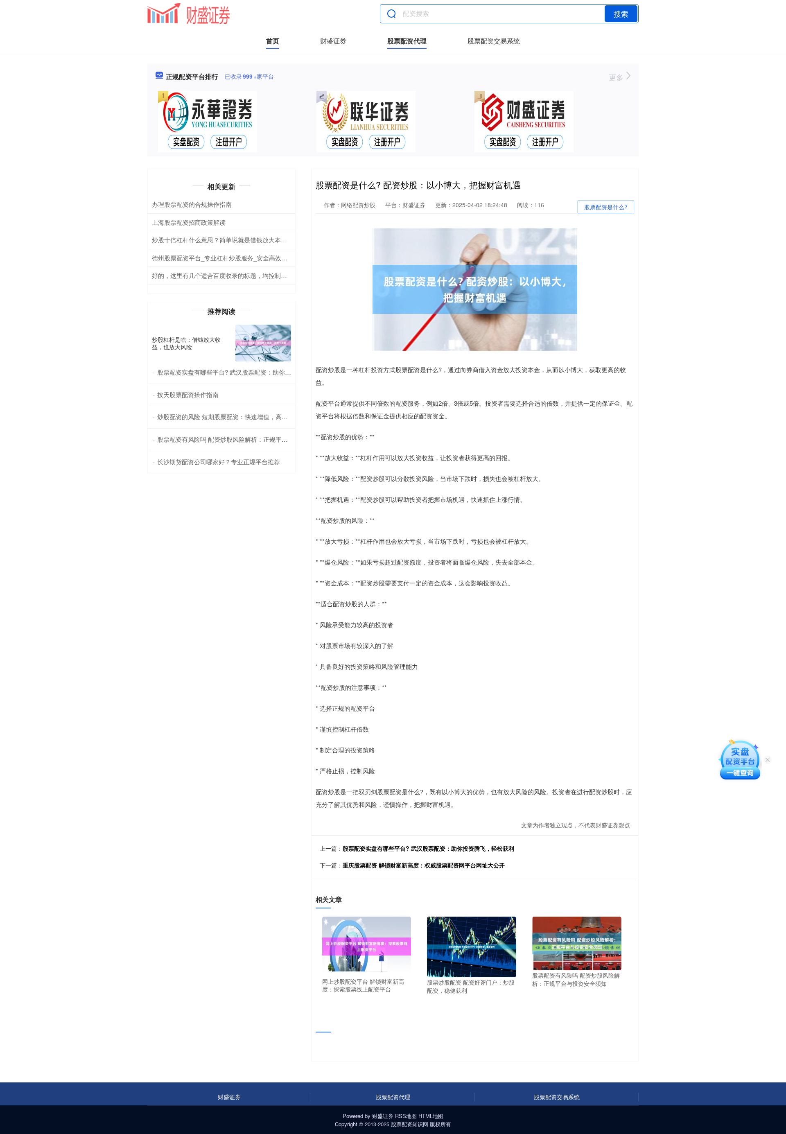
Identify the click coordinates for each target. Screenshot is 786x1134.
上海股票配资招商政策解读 (189, 222)
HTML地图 (430, 1116)
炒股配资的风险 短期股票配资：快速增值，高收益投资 (231, 416)
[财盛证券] (188, 13)
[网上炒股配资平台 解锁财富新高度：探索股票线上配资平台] (366, 946)
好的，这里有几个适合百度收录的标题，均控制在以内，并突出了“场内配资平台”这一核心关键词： (286, 275)
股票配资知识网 (409, 1124)
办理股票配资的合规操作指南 (192, 204)
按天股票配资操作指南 (188, 394)
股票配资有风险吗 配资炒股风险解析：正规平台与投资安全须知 (244, 439)
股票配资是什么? (606, 207)
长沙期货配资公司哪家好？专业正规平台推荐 (218, 461)
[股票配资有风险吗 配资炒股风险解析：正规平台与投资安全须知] (576, 942)
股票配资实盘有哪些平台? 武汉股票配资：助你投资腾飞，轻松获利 (428, 848)
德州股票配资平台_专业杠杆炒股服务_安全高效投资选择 (229, 257)
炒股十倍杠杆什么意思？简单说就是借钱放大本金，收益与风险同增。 (247, 239)
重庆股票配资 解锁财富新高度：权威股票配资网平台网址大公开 (424, 865)
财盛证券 (333, 40)
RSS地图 (406, 1116)
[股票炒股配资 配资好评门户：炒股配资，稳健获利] (471, 946)
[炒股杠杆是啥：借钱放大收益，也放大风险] (263, 343)
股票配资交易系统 (494, 40)
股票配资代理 (407, 40)
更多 (617, 77)
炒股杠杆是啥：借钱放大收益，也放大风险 (186, 343)
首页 (272, 40)
